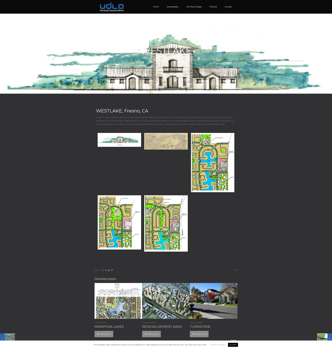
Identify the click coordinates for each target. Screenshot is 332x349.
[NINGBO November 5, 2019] (7, 338)
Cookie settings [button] (217, 344)
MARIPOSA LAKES (109, 327)
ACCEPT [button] (233, 345)
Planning (175, 59)
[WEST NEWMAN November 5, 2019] (324, 338)
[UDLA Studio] (112, 7)
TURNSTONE (200, 327)
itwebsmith (160, 59)
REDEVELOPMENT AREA (162, 327)
